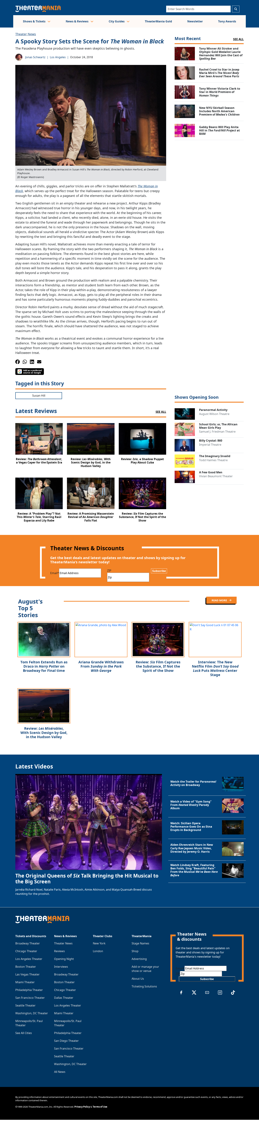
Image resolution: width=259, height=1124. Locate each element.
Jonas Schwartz (35, 57)
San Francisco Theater (30, 998)
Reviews (59, 951)
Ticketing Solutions (144, 986)
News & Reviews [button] (77, 21)
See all (238, 39)
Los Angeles (58, 57)
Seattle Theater (25, 1005)
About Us (138, 979)
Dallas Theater (63, 998)
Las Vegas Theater (27, 974)
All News (59, 1072)
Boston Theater (25, 967)
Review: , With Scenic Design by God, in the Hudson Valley (43, 732)
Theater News (25, 34)
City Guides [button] (117, 21)
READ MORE (220, 600)
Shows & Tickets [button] (34, 21)
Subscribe (159, 571)
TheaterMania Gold (158, 21)
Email (54, 573)
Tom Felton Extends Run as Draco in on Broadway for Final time (43, 666)
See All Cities (23, 1033)
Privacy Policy (82, 1106)
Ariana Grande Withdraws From (101, 666)
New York (99, 943)
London (98, 951)
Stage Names (140, 943)
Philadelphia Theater (29, 990)
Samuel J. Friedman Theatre (217, 431)
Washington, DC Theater (31, 1013)
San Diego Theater (66, 1041)
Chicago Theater (26, 951)
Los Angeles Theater (28, 959)
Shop (135, 951)
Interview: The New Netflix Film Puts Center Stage (215, 668)
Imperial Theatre (210, 445)
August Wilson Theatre (214, 414)
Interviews (61, 967)
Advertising (139, 959)
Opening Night (64, 959)
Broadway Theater (27, 943)
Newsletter (195, 21)
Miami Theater (25, 982)
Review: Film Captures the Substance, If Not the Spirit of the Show (158, 666)
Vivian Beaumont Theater (216, 476)
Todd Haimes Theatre (213, 460)
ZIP (109, 570)
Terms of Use (100, 1106)
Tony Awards (227, 21)
